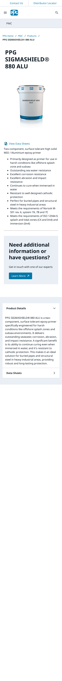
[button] (31, 308)
